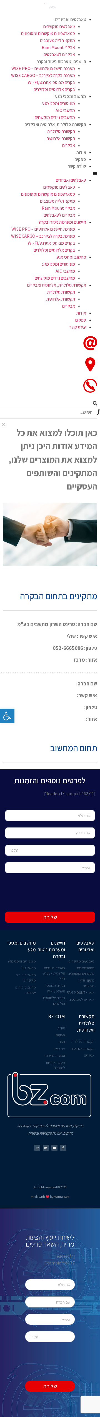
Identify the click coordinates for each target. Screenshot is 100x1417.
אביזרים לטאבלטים (59, 54)
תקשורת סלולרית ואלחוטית (85, 1023)
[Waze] (37, 1148)
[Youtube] (54, 1148)
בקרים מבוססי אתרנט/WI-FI (51, 82)
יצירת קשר (77, 166)
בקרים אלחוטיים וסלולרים (54, 89)
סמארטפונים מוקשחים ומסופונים (48, 33)
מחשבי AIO (65, 110)
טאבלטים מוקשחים (59, 26)
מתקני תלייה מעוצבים (57, 40)
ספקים (80, 159)
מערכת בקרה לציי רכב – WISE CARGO (43, 75)
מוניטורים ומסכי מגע (58, 103)
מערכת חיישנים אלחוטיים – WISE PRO (43, 68)
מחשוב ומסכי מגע (70, 96)
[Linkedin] (46, 1148)
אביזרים (68, 145)
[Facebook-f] (63, 1148)
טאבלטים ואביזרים (70, 19)
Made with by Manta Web (50, 1197)
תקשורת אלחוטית (60, 138)
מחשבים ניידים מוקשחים (55, 117)
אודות (81, 152)
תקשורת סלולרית (61, 131)
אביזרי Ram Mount (58, 47)
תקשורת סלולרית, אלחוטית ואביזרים (55, 124)
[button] (50, 173)
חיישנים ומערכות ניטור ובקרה (61, 61)
